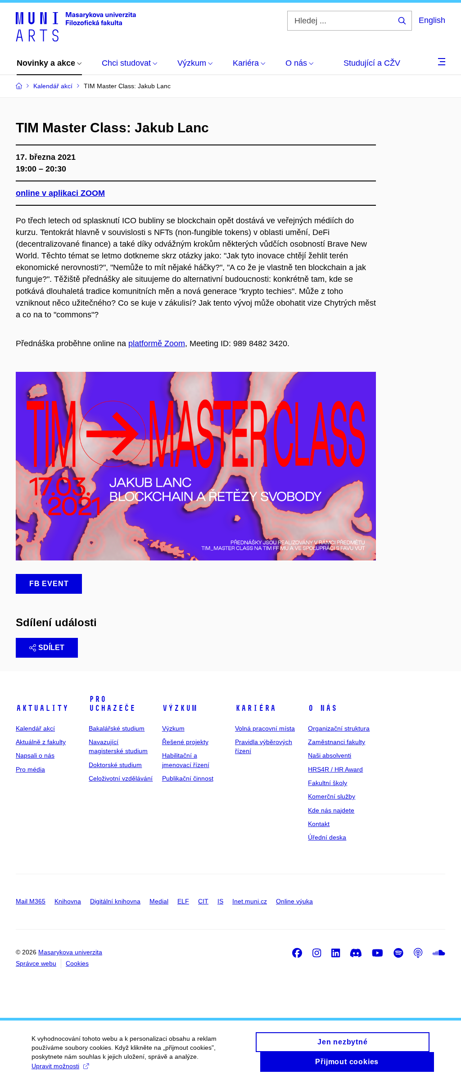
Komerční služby (331, 796)
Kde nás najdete (331, 810)
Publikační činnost (187, 778)
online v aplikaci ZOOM (60, 193)
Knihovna (67, 901)
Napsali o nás (35, 755)
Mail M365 (30, 901)
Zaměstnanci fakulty (336, 741)
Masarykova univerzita (70, 952)
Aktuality (42, 708)
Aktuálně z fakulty (41, 741)
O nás (322, 708)
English (432, 20)
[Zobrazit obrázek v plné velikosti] (196, 465)
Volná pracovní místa (265, 728)
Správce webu (36, 963)
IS (220, 901)
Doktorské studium (115, 764)
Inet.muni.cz (249, 901)
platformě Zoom (156, 343)
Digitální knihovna (115, 901)
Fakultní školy (327, 782)
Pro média (30, 769)
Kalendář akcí (35, 728)
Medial (158, 901)
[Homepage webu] (76, 26)
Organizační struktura (339, 728)
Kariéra (255, 708)
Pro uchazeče (112, 703)
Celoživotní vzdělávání (121, 778)
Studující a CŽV (371, 63)
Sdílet (51, 647)
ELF (183, 901)
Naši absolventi (329, 755)
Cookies (77, 963)
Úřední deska (327, 837)
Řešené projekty (185, 741)
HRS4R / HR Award (335, 769)
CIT (203, 901)
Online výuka (294, 901)
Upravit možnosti (55, 1066)
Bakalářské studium (117, 728)
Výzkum (179, 708)
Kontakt (319, 823)
